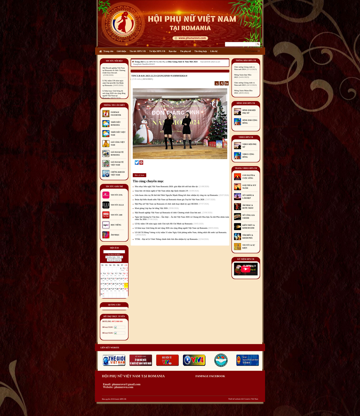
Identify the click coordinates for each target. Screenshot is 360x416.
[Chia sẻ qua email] (133, 162)
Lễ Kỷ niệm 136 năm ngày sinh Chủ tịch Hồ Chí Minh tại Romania (169, 224)
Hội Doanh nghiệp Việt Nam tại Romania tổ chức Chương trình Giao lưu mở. (173, 213)
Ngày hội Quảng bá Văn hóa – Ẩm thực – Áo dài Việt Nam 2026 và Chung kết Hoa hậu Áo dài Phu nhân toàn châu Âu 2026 (182, 218)
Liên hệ (213, 51)
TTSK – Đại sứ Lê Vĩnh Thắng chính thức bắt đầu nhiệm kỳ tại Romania (171, 239)
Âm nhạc (115, 235)
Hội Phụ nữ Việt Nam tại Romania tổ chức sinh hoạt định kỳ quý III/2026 (171, 204)
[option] (114, 69)
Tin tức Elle (117, 205)
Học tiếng (116, 225)
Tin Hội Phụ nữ (162, 62)
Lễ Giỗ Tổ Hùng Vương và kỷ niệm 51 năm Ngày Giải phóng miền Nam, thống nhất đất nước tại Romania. (114, 83)
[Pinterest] (141, 162)
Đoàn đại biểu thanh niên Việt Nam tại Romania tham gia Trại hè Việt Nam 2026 (175, 200)
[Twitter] (137, 162)
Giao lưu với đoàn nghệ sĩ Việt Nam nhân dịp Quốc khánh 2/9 (166, 191)
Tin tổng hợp (200, 51)
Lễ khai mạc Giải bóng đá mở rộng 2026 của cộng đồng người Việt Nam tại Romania (176, 228)
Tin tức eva (116, 195)
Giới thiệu (121, 51)
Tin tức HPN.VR (138, 51)
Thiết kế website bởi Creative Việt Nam (243, 399)
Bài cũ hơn (139, 175)
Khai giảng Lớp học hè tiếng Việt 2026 (156, 208)
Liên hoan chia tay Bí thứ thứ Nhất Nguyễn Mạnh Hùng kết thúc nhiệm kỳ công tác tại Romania (181, 195)
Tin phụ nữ (185, 51)
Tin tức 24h (116, 215)
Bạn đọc (173, 51)
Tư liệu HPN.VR (157, 51)
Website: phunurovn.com (117, 387)
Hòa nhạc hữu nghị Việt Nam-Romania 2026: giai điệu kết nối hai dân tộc (171, 186)
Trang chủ (108, 51)
